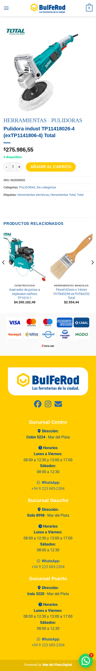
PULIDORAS (66, 120)
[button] (6, 8)
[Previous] (4, 272)
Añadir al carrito (51, 167)
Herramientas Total (62, 195)
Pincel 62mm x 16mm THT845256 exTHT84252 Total (71, 294)
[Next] (92, 272)
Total (80, 195)
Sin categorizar (46, 187)
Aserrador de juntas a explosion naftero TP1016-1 (24, 294)
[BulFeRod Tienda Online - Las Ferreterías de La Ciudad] (48, 8)
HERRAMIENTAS (25, 120)
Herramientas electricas (33, 195)
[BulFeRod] (48, 381)
